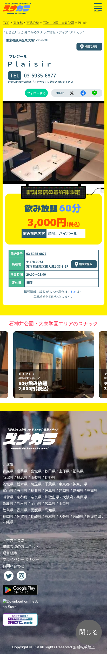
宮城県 (36, 471)
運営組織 (10, 553)
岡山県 (36, 503)
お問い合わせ (13, 566)
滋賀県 (8, 497)
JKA (36, 647)
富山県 (8, 490)
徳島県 (8, 510)
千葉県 (50, 484)
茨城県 (8, 484)
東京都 (64, 484)
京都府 (22, 497)
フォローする (36, 93)
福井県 (36, 490)
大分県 (64, 516)
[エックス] (71, 93)
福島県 (78, 471)
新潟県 (8, 477)
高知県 (50, 510)
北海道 (8, 465)
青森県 (8, 471)
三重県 (92, 490)
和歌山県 (52, 497)
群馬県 (22, 477)
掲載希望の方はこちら (21, 546)
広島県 (50, 503)
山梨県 (36, 477)
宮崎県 (78, 516)
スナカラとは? (14, 540)
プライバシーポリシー (21, 559)
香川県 (22, 510)
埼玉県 (36, 484)
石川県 (22, 490)
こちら (72, 292)
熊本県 (50, 516)
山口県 (64, 503)
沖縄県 (8, 522)
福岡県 (8, 516)
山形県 (64, 471)
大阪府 (67, 497)
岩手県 (22, 471)
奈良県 (36, 497)
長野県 (50, 477)
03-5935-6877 (40, 75)
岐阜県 (50, 490)
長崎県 (36, 516)
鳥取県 (8, 503)
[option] (53, 364)
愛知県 (78, 490)
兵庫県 (81, 497)
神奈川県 (80, 484)
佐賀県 (22, 516)
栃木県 (22, 484)
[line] (94, 93)
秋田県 (50, 471)
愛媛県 (36, 510)
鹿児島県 (94, 516)
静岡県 (64, 490)
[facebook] (83, 93)
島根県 (22, 503)
